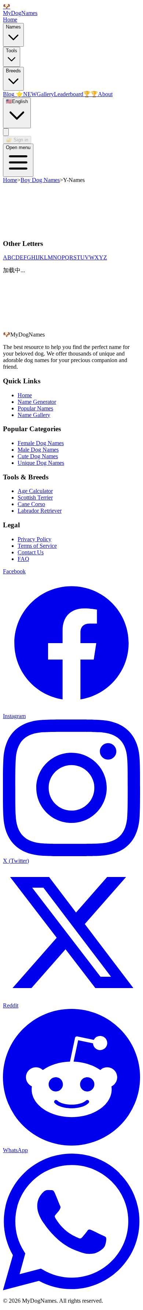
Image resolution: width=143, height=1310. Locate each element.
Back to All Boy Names (30, 327)
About (105, 94)
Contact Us (31, 552)
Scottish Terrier (35, 497)
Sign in (17, 140)
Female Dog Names (41, 443)
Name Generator (37, 402)
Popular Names (35, 408)
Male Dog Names (38, 450)
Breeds (13, 70)
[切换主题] (6, 132)
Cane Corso (31, 504)
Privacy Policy (34, 539)
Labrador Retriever (40, 511)
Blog (20, 94)
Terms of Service (37, 546)
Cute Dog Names (38, 456)
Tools (11, 50)
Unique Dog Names (41, 463)
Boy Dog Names (40, 180)
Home (10, 19)
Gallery (45, 94)
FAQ (23, 559)
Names (13, 27)
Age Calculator (35, 491)
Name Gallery (34, 415)
